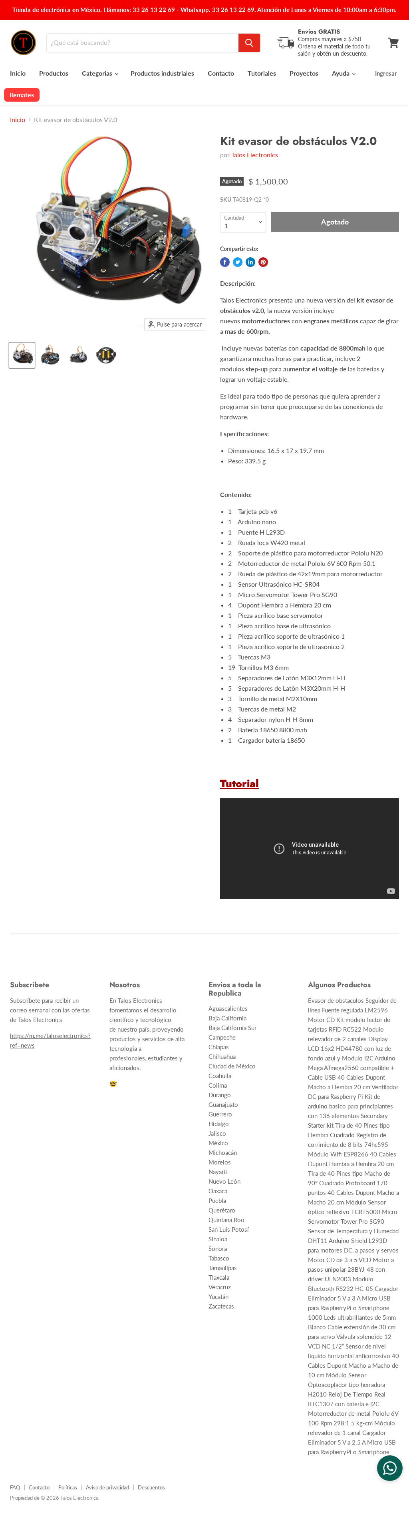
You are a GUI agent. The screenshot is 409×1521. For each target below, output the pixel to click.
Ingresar (386, 73)
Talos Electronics (254, 154)
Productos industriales (162, 73)
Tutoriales (262, 73)
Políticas (67, 1487)
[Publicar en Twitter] (237, 262)
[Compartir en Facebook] (225, 262)
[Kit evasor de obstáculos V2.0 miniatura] (22, 355)
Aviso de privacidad (107, 1487)
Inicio (18, 73)
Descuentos (151, 1487)
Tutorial (239, 783)
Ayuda (341, 73)
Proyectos (304, 73)
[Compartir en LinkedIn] (250, 262)
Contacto (221, 73)
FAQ (15, 1487)
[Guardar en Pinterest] (263, 262)
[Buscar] (249, 43)
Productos (53, 73)
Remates (22, 94)
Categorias (98, 73)
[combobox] (142, 43)
